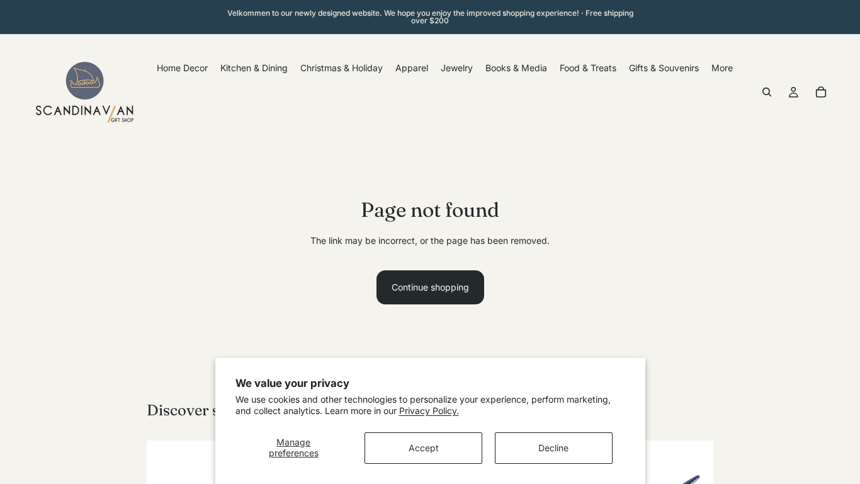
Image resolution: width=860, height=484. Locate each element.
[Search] (767, 92)
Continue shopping (430, 287)
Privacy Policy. (429, 410)
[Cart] (821, 92)
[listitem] (722, 67)
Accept (424, 447)
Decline (553, 447)
